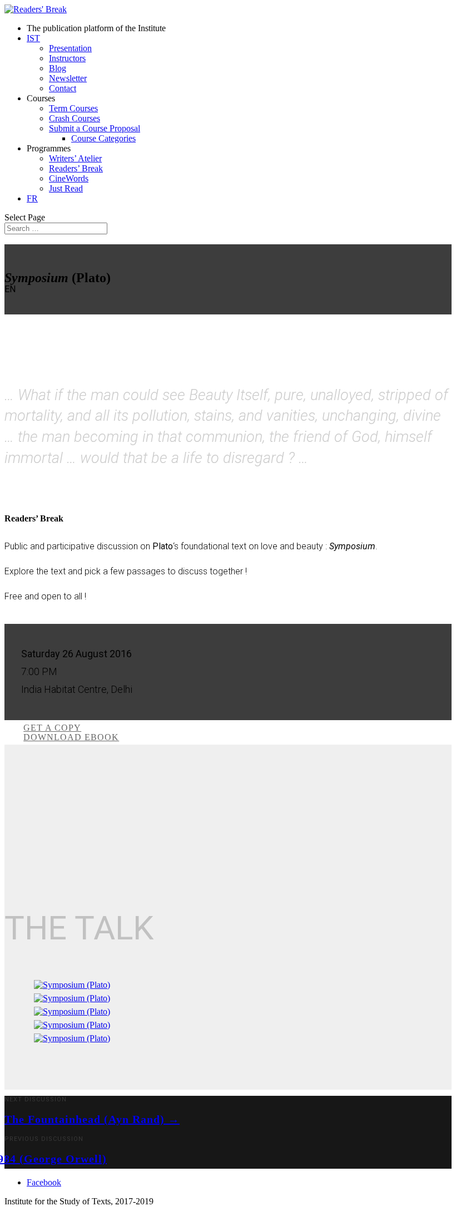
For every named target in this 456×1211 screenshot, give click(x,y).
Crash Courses (74, 118)
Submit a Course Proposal (94, 128)
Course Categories (103, 138)
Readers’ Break (76, 168)
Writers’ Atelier (75, 158)
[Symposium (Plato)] (72, 985)
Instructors (67, 58)
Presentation (70, 48)
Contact (62, 88)
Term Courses (73, 108)
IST (33, 38)
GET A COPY (52, 727)
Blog (57, 68)
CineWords (68, 178)
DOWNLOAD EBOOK (71, 737)
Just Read (66, 188)
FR (32, 198)
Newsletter (68, 78)
